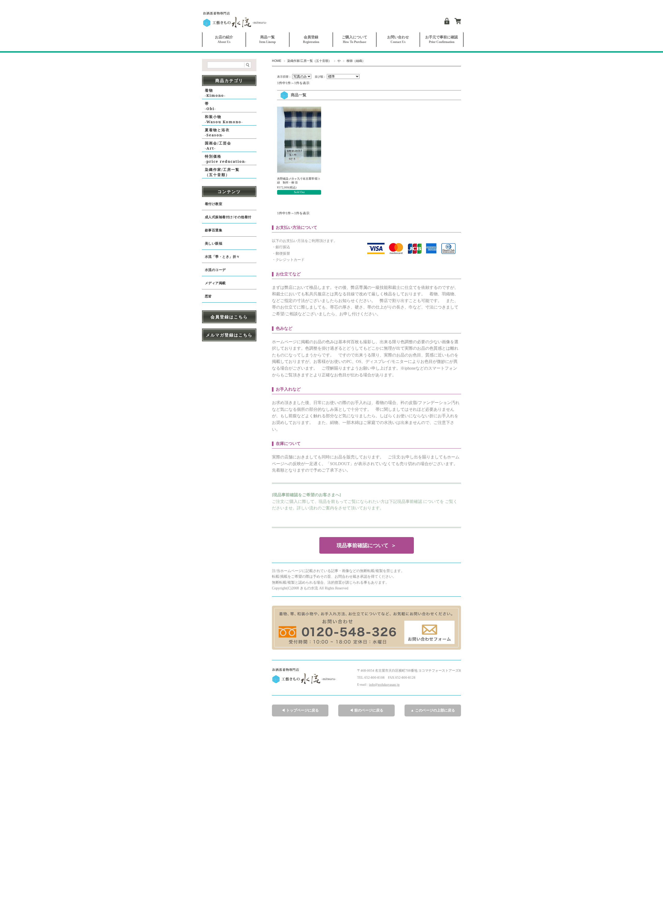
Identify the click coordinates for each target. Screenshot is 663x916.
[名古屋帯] (299, 140)
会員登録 (311, 39)
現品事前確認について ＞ (366, 545)
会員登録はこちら (229, 317)
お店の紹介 (224, 39)
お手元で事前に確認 (441, 39)
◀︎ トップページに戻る (300, 710)
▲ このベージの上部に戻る (432, 710)
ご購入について (354, 39)
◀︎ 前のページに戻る (366, 710)
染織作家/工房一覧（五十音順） (309, 61)
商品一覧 (267, 39)
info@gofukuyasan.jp (384, 684)
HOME (276, 61)
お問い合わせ (398, 39)
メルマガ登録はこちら (229, 335)
